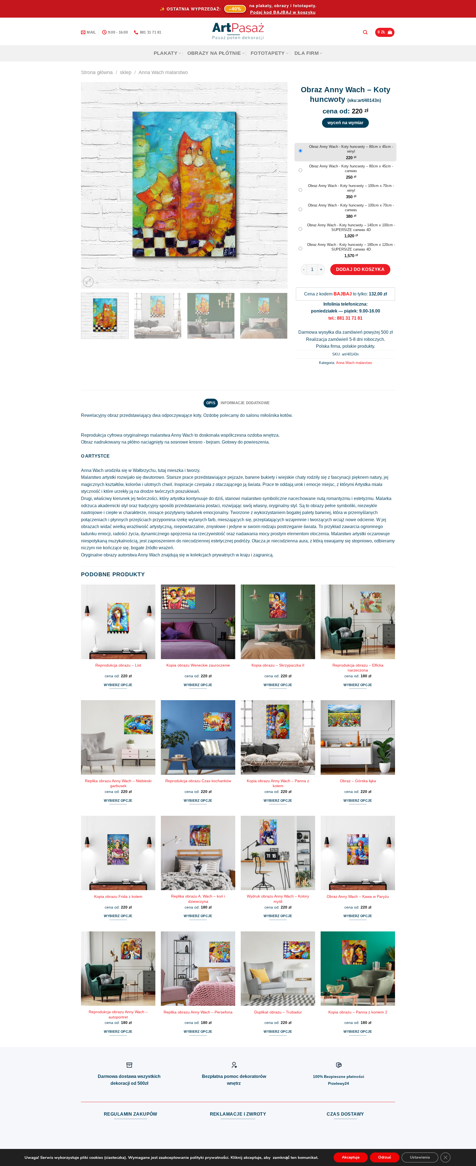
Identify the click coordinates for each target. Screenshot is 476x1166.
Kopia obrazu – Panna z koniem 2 (357, 1012)
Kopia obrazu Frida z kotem (118, 896)
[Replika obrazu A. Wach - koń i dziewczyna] (198, 853)
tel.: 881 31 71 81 (345, 318)
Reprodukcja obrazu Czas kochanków (198, 781)
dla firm (306, 53)
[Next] (277, 185)
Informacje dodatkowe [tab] (245, 403)
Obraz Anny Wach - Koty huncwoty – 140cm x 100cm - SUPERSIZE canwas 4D (351, 227)
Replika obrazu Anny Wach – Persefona (198, 1012)
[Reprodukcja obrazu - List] (118, 622)
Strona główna (97, 72)
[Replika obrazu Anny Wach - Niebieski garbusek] (118, 737)
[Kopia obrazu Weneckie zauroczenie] (198, 622)
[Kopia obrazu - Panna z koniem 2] (358, 968)
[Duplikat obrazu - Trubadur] (278, 968)
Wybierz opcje (118, 685)
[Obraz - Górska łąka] (358, 737)
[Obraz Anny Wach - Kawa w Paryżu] (358, 853)
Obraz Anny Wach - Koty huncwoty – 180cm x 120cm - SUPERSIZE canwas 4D (351, 247)
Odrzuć (384, 1157)
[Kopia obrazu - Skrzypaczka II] (278, 622)
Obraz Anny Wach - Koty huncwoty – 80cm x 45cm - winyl (351, 149)
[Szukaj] (365, 32)
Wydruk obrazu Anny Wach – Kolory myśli (278, 899)
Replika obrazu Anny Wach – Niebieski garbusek (118, 783)
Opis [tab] (210, 403)
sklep (125, 72)
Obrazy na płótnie (214, 53)
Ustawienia (420, 1157)
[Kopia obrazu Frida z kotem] (118, 853)
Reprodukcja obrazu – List (118, 665)
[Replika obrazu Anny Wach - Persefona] (198, 968)
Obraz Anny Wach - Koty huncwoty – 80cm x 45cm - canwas (351, 168)
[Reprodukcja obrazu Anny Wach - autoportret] (118, 968)
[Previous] (92, 185)
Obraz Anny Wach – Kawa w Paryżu (358, 896)
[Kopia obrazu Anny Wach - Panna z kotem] (278, 737)
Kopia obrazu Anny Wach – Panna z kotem (278, 783)
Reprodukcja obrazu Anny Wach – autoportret (118, 1014)
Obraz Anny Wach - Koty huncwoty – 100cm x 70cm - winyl (351, 188)
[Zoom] (88, 281)
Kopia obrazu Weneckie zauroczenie (198, 665)
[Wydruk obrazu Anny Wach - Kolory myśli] (278, 853)
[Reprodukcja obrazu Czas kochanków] (198, 737)
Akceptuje (350, 1157)
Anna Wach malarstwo (163, 72)
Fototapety (268, 53)
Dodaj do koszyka (360, 269)
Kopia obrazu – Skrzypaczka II (277, 665)
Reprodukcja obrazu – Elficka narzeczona (357, 668)
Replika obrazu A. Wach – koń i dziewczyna (198, 899)
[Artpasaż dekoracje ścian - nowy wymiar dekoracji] (238, 31)
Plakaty (165, 53)
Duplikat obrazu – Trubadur (278, 1012)
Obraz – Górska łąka (358, 781)
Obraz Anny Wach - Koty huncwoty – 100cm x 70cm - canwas (351, 207)
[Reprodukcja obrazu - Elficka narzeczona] (358, 622)
